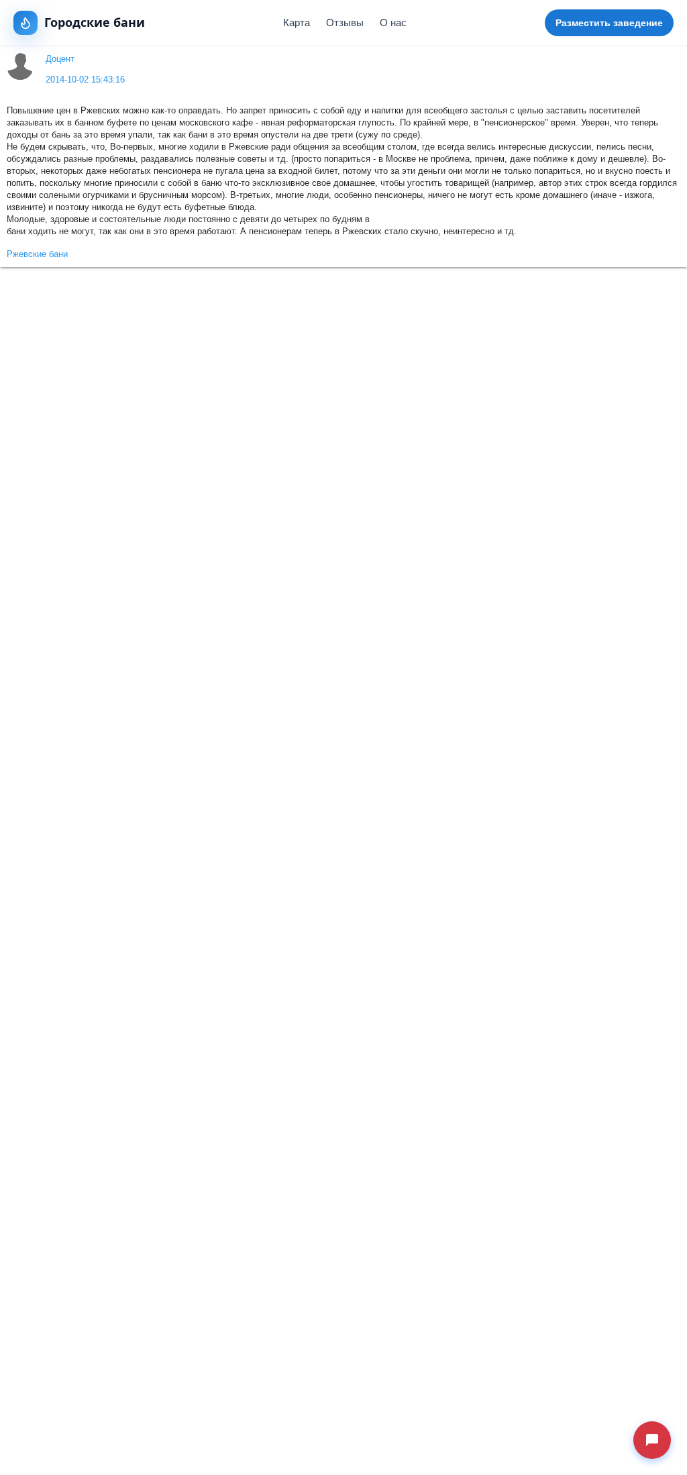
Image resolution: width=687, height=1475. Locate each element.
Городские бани (94, 22)
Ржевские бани (37, 254)
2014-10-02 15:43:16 (85, 80)
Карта (296, 22)
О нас (393, 22)
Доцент (60, 59)
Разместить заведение (609, 22)
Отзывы (345, 22)
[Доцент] (21, 66)
